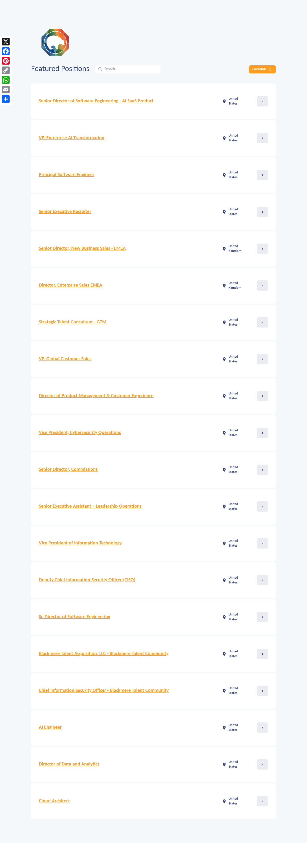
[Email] (6, 89)
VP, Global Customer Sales (65, 359)
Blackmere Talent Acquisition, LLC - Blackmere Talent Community (103, 653)
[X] (6, 41)
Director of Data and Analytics (69, 764)
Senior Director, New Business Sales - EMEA (82, 248)
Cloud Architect (54, 801)
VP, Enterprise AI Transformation (71, 138)
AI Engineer (50, 727)
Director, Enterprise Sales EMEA (70, 285)
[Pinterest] (6, 61)
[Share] (6, 99)
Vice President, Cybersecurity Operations (80, 432)
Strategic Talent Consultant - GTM (72, 322)
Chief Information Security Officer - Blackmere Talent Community (104, 690)
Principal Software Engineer (66, 174)
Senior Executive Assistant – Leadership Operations (90, 506)
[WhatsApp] (6, 80)
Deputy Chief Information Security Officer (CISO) (87, 580)
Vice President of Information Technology (80, 543)
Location (262, 69)
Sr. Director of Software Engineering (74, 617)
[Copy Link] (6, 70)
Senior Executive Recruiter (65, 211)
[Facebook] (6, 51)
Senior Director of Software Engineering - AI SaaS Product (96, 101)
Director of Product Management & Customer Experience (96, 396)
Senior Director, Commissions (68, 469)
